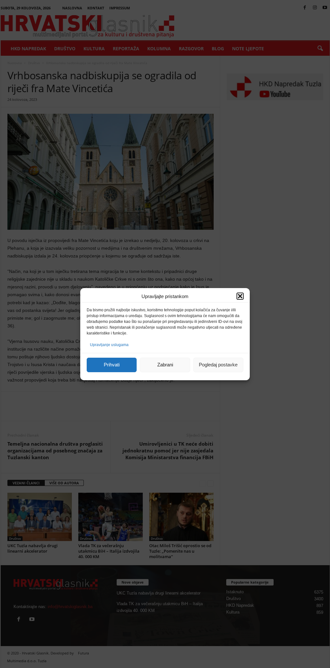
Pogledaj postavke (218, 364)
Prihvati (112, 364)
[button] (240, 296)
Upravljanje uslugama (109, 345)
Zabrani (165, 364)
